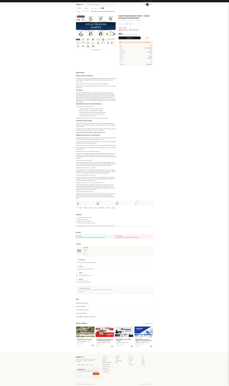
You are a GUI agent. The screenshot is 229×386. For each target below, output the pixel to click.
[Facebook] (80, 365)
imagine (80, 4)
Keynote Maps (105, 368)
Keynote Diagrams (106, 364)
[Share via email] (133, 24)
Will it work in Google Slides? (82, 303)
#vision (90, 207)
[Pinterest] (85, 365)
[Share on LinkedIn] (128, 24)
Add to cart (129, 37)
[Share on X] (125, 24)
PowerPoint (79, 8)
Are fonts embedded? (80, 306)
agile (88, 341)
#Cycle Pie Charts (101, 207)
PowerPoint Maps (106, 366)
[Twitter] (77, 365)
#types (113, 207)
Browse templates (146, 42)
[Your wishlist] (144, 4)
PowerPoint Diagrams (107, 362)
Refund (143, 362)
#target (95, 207)
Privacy (143, 360)
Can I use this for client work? (82, 309)
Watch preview (81, 16)
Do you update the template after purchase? (85, 316)
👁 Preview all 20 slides (96, 49)
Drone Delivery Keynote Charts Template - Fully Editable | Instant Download (104, 340)
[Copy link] (123, 24)
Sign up (83, 291)
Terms (143, 358)
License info (131, 364)
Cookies (143, 364)
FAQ (129, 362)
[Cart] (147, 4)
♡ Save (147, 37)
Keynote (86, 8)
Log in (151, 4)
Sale (92, 8)
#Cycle (80, 207)
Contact (151, 1)
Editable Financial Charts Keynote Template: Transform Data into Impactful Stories (143, 340)
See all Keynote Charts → (148, 323)
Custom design (118, 360)
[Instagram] (87, 365)
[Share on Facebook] (130, 24)
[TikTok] (93, 365)
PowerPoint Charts (134, 29)
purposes (84, 341)
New (96, 8)
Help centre (131, 358)
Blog (116, 362)
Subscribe (96, 373)
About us (117, 358)
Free (101, 8)
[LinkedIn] (82, 365)
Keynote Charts (85, 11)
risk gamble (79, 341)
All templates (78, 11)
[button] (96, 26)
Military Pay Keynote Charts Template (84, 339)
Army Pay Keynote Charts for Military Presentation (123, 340)
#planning (85, 207)
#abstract (108, 207)
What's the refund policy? (81, 313)
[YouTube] (90, 365)
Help (148, 1)
